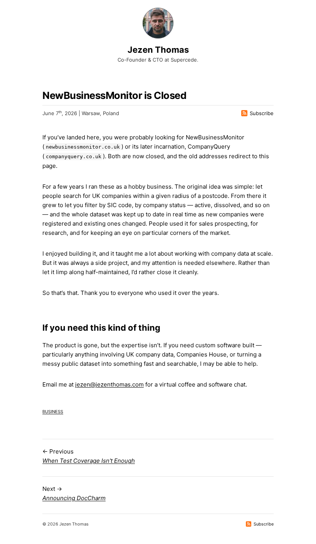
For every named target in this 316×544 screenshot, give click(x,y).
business (52, 411)
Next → (74, 493)
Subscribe (262, 113)
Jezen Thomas (158, 50)
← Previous (88, 456)
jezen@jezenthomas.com (109, 384)
